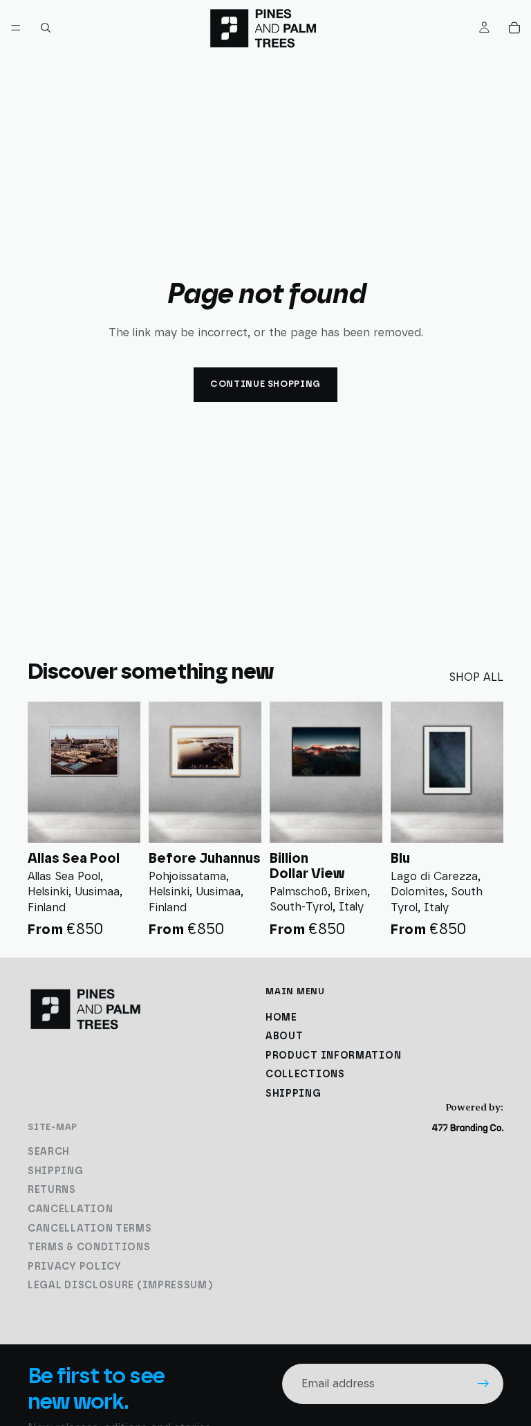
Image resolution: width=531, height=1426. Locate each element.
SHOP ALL (476, 677)
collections (305, 1075)
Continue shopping (265, 384)
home (281, 1018)
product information (333, 1056)
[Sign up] (483, 1383)
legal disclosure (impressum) (121, 1286)
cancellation (70, 1209)
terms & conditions (89, 1247)
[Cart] (514, 27)
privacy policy (75, 1267)
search (49, 1152)
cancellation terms (90, 1229)
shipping (294, 1094)
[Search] (45, 27)
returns (52, 1191)
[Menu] (16, 28)
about (285, 1036)
